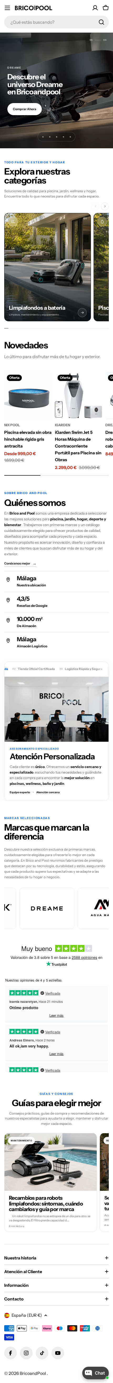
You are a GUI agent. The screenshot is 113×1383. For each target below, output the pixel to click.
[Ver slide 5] (70, 136)
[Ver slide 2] (49, 136)
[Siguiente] (105, 206)
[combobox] (56, 22)
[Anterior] (95, 206)
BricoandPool (33, 1373)
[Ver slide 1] (42, 136)
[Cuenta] (95, 8)
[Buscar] (101, 22)
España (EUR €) (27, 1315)
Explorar (19, 113)
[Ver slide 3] (56, 136)
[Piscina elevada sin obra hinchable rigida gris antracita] (28, 396)
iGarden (62, 425)
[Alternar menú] (7, 8)
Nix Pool (12, 425)
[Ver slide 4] (63, 136)
